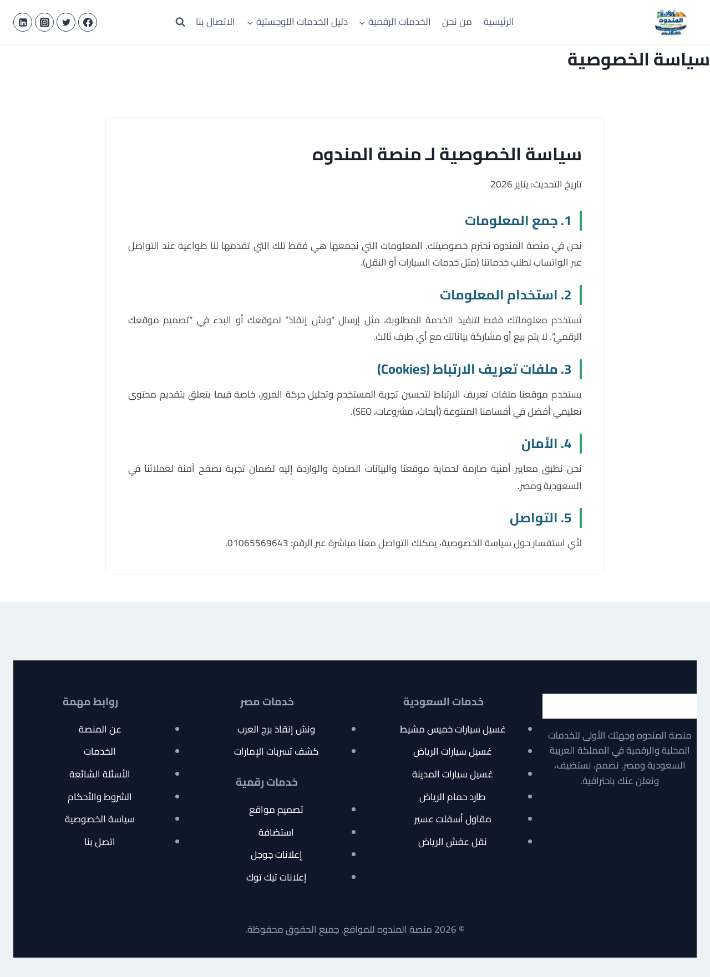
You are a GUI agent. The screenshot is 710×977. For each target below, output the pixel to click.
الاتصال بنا (215, 21)
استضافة (276, 832)
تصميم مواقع (276, 809)
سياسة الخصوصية (100, 819)
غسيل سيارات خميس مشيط (453, 729)
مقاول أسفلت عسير (452, 819)
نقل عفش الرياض (452, 842)
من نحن (457, 21)
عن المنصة (100, 729)
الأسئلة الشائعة (99, 774)
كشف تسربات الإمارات (276, 751)
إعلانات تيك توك (276, 877)
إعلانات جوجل (276, 854)
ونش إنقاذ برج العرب (276, 729)
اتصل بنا (99, 842)
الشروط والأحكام (100, 797)
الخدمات (100, 751)
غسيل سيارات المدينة (452, 774)
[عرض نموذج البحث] (180, 22)
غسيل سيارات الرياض (452, 751)
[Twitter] (66, 22)
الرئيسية (499, 21)
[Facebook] (87, 22)
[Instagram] (44, 22)
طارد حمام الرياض (452, 797)
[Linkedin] (22, 22)
